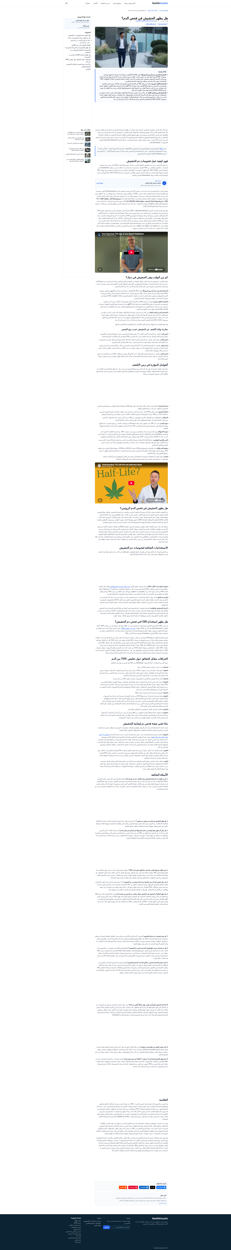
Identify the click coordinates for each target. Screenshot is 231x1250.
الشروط (97, 1223)
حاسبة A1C (78, 1242)
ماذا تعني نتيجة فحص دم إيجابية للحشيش (78, 64)
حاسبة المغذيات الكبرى (75, 1225)
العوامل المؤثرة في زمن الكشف (81, 45)
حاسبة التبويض (77, 1229)
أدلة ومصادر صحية (129, 3)
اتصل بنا (93, 1221)
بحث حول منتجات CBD (128, 628)
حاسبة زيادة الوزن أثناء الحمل (73, 1231)
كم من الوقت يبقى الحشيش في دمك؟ (79, 38)
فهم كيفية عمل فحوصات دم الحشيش (79, 35)
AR (66, 3)
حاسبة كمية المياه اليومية (74, 1238)
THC (161, 149)
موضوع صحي (117, 3)
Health (160, 3)
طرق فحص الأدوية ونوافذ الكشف (120, 586)
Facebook (160, 1187)
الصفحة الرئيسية (163, 10)
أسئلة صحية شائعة (152, 10)
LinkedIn (143, 1187)
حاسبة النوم (78, 1240)
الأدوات (95, 3)
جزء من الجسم (105, 3)
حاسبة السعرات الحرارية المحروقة (74, 1234)
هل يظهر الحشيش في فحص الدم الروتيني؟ (78, 47)
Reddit (122, 1187)
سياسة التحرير (162, 1203)
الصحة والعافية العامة (150, 24)
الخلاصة (88, 69)
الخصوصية (87, 1221)
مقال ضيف (97, 1225)
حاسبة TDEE (77, 1223)
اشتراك (88, 3)
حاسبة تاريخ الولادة (76, 1227)
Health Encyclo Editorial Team (145, 21)
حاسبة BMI (78, 1221)
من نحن (98, 1221)
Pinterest (132, 1187)
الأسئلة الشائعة (86, 67)
